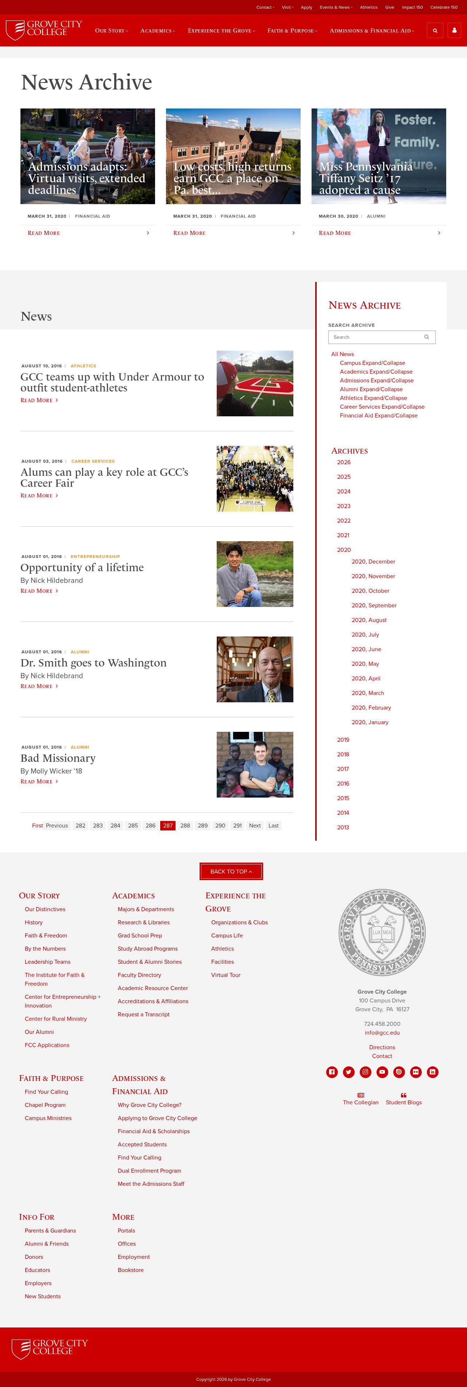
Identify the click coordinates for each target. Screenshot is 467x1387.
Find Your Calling (46, 1092)
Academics (133, 895)
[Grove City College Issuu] (399, 1072)
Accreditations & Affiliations (153, 1001)
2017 (343, 769)
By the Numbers (45, 948)
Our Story (39, 895)
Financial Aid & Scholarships (154, 1131)
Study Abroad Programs (148, 948)
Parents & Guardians (50, 1230)
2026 (344, 462)
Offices (127, 1243)
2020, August (369, 620)
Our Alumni (39, 1032)
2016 (343, 783)
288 (185, 825)
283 (98, 825)
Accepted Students (142, 1144)
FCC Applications (47, 1045)
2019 (343, 740)
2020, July (365, 634)
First (37, 825)
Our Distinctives (45, 909)
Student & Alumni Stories (150, 962)
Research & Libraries (144, 922)
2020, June (366, 649)
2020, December (373, 561)
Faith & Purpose (51, 1078)
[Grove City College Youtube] (382, 1072)
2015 (343, 798)
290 (220, 825)
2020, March (368, 693)
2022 (344, 520)
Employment (134, 1257)
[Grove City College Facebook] (332, 1072)
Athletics (369, 7)
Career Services (93, 461)
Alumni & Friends (47, 1243)
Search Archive (351, 325)
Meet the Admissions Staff (151, 1184)
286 (150, 825)
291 (237, 825)
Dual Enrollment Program (149, 1170)
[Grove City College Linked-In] (433, 1072)
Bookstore (131, 1270)
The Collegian (361, 1102)
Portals (126, 1230)
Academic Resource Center (153, 988)
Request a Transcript (144, 1014)
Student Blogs (404, 1102)
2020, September (374, 605)
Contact (382, 1056)
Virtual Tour (225, 975)
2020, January (370, 722)
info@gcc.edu (382, 1032)
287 (168, 825)
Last (274, 825)
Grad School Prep (140, 935)
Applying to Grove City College (157, 1118)
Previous (57, 825)
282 (80, 825)
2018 (343, 754)
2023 (344, 506)
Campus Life (227, 935)
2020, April (366, 678)
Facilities (222, 962)
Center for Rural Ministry (56, 1019)
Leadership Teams (47, 962)
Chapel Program (45, 1105)
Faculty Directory (139, 975)
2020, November (373, 576)
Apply (306, 7)
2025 (344, 477)
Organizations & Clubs (239, 922)
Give (389, 7)
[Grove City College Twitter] (349, 1072)
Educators (37, 1270)
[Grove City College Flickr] (416, 1072)
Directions (382, 1047)
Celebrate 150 (444, 7)
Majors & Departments (146, 909)
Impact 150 (412, 7)
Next (255, 825)
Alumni (80, 651)
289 (203, 825)
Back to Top (229, 871)
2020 (344, 550)
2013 (343, 827)
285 (133, 825)
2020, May (365, 664)
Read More (36, 400)
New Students (43, 1296)
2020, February (371, 707)
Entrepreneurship (95, 556)
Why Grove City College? (149, 1105)
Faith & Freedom (46, 935)
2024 (344, 491)
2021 (343, 535)
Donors (34, 1257)
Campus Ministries (48, 1118)
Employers (38, 1283)
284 (115, 825)
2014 (343, 813)
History (34, 922)
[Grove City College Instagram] (365, 1072)
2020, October (370, 591)
